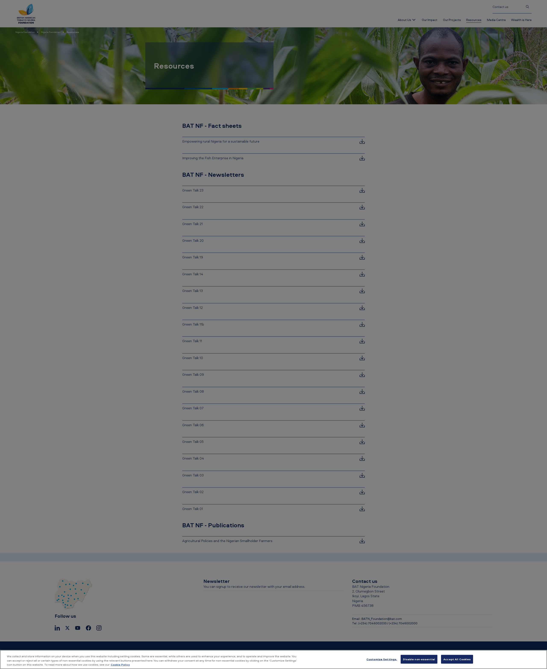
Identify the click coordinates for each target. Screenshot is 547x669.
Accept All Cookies (457, 659)
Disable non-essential (419, 659)
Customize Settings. (381, 659)
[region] (273, 659)
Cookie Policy (120, 664)
